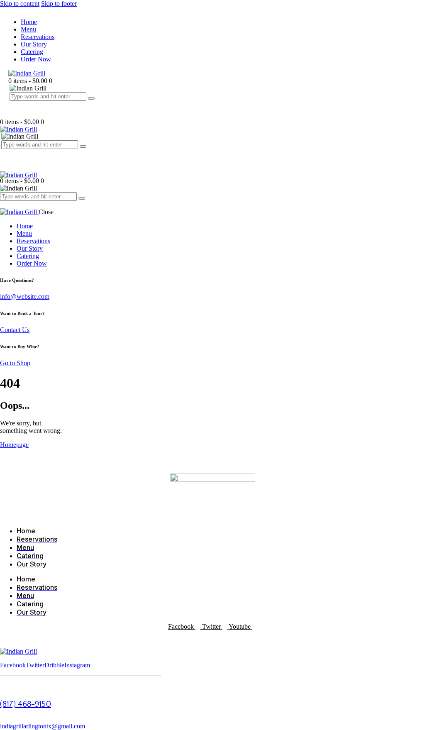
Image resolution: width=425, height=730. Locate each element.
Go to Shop (15, 362)
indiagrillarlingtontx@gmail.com (42, 726)
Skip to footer (59, 3)
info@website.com (24, 296)
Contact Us (14, 329)
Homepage (14, 444)
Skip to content (19, 3)
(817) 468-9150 (25, 704)
